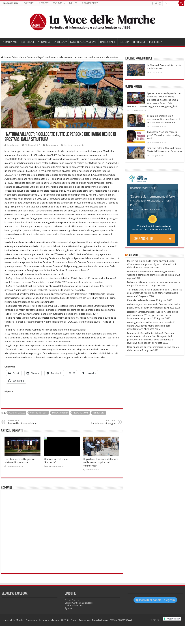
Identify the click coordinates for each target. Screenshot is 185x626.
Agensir (133, 255)
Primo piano (18, 57)
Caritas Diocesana (74, 605)
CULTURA (124, 42)
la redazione (13, 145)
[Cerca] (181, 3)
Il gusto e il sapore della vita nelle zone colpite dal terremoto (100, 462)
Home (6, 57)
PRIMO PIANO (10, 42)
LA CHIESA (59, 42)
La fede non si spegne (103, 422)
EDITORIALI (27, 42)
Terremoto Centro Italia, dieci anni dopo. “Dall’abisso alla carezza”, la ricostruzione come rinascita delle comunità (154, 292)
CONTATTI (29, 3)
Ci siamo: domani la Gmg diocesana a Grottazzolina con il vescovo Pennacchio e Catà (163, 119)
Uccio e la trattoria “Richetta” (56, 461)
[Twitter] (156, 3)
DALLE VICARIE (107, 42)
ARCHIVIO (58, 3)
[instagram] (159, 3)
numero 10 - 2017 (38, 413)
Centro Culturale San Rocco (79, 602)
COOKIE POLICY (90, 3)
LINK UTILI (73, 3)
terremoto (99, 413)
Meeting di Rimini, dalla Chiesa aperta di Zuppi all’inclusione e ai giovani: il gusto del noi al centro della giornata (152, 264)
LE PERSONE (139, 42)
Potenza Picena (60, 413)
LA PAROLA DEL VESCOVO (83, 42)
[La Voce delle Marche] (92, 22)
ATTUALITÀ (44, 42)
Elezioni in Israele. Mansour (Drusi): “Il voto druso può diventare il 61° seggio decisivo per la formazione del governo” (152, 315)
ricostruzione (80, 413)
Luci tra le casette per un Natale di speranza (20, 461)
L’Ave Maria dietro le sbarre (141, 300)
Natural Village (17, 413)
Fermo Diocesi (72, 600)
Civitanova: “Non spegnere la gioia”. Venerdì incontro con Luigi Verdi (164, 135)
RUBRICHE (154, 42)
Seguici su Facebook (14, 594)
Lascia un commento (74, 145)
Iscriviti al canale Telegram (157, 600)
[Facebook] (153, 3)
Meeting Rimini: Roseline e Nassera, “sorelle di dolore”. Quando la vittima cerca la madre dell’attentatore (151, 325)
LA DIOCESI (43, 3)
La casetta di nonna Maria (22, 422)
